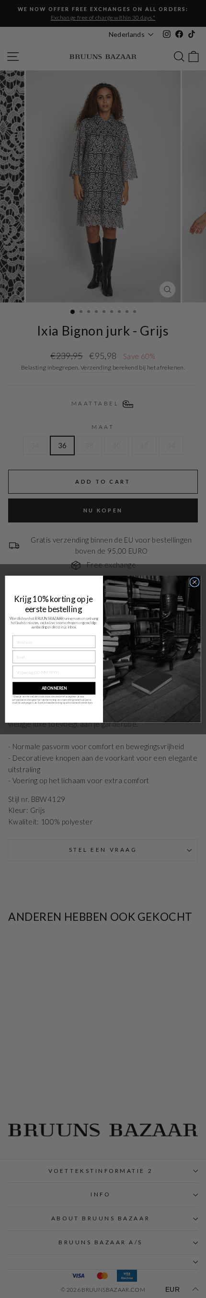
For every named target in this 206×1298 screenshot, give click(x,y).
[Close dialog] (194, 582)
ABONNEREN (54, 688)
